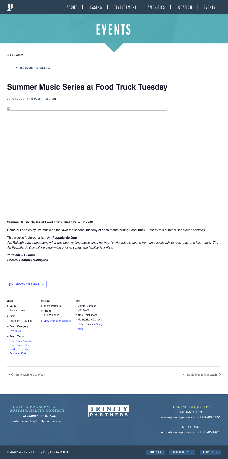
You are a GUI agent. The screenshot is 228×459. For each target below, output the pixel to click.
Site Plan (155, 452)
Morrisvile (22, 349)
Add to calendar (27, 284)
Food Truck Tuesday (20, 341)
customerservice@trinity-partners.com (37, 421)
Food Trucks (16, 345)
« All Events (15, 55)
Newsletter (210, 452)
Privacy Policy (42, 452)
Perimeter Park (10, 7)
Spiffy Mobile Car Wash (30, 374)
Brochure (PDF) (182, 452)
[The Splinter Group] (64, 452)
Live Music (15, 331)
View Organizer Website (57, 320)
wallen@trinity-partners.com (180, 417)
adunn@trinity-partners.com (180, 432)
